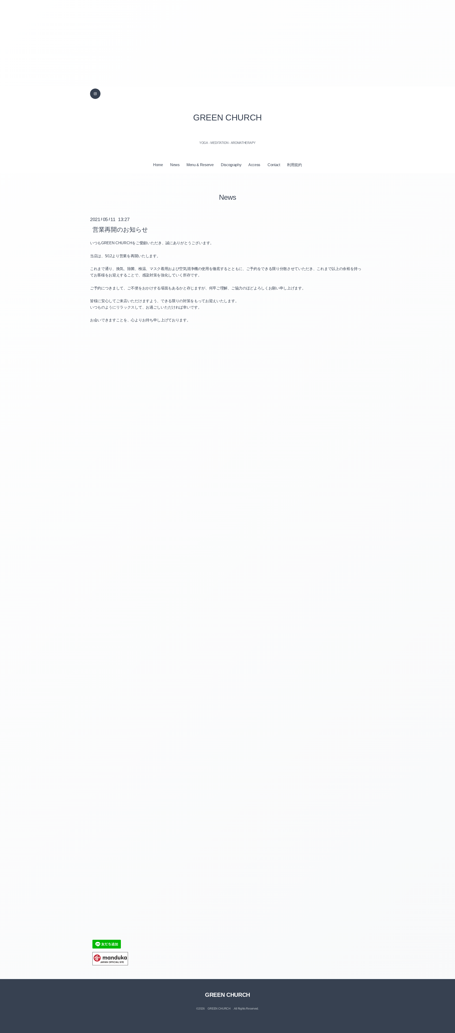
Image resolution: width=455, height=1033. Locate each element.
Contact (274, 165)
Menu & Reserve (200, 165)
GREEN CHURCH (227, 117)
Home (158, 165)
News (175, 165)
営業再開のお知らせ (120, 229)
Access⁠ (254, 165)
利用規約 (294, 165)
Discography (231, 165)
